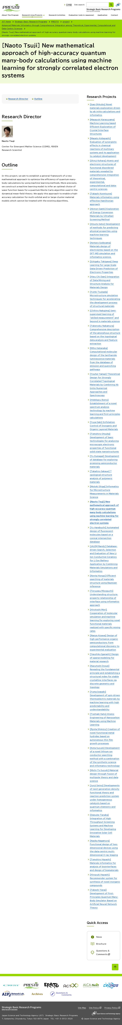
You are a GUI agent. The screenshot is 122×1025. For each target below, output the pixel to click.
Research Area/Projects (32, 15)
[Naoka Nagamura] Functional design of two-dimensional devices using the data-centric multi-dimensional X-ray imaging (104, 848)
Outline (38, 99)
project (66, 22)
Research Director (18, 99)
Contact (114, 15)
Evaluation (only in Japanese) (81, 15)
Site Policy (94, 1008)
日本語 (69, 5)
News (99, 937)
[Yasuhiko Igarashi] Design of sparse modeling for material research (104, 657)
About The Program (10, 15)
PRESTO (55, 22)
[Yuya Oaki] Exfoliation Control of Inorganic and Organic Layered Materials (104, 425)
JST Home (6, 22)
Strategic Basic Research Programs (31, 22)
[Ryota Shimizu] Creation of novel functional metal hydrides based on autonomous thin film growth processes (105, 736)
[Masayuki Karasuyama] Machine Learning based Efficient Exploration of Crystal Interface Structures (103, 127)
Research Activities (57, 15)
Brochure (101, 944)
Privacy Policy (111, 1008)
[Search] (111, 4)
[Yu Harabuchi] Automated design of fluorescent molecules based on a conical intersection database (104, 535)
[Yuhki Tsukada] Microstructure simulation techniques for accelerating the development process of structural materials (105, 299)
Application (102, 15)
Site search (79, 5)
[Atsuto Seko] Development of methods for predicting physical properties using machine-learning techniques (105, 231)
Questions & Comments (102, 952)
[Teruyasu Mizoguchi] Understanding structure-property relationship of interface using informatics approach (104, 598)
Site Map (82, 1008)
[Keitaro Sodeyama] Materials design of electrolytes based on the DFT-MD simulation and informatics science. (104, 250)
